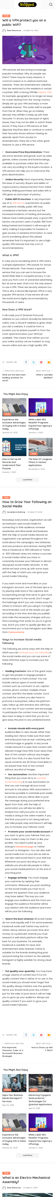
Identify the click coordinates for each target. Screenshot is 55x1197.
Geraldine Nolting (16, 512)
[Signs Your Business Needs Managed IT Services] (14, 1083)
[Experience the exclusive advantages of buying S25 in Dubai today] (14, 407)
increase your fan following (34, 652)
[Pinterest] (41, 362)
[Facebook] (26, 362)
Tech (6, 16)
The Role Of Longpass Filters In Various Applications (40, 462)
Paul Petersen (14, 30)
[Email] (49, 362)
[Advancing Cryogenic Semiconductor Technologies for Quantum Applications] (41, 1083)
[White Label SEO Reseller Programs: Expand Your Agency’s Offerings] (41, 407)
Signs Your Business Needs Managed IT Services (12, 1098)
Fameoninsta (16, 632)
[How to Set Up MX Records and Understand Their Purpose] (14, 447)
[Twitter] (34, 362)
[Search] (51, 4)
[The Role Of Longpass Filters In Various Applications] (41, 447)
